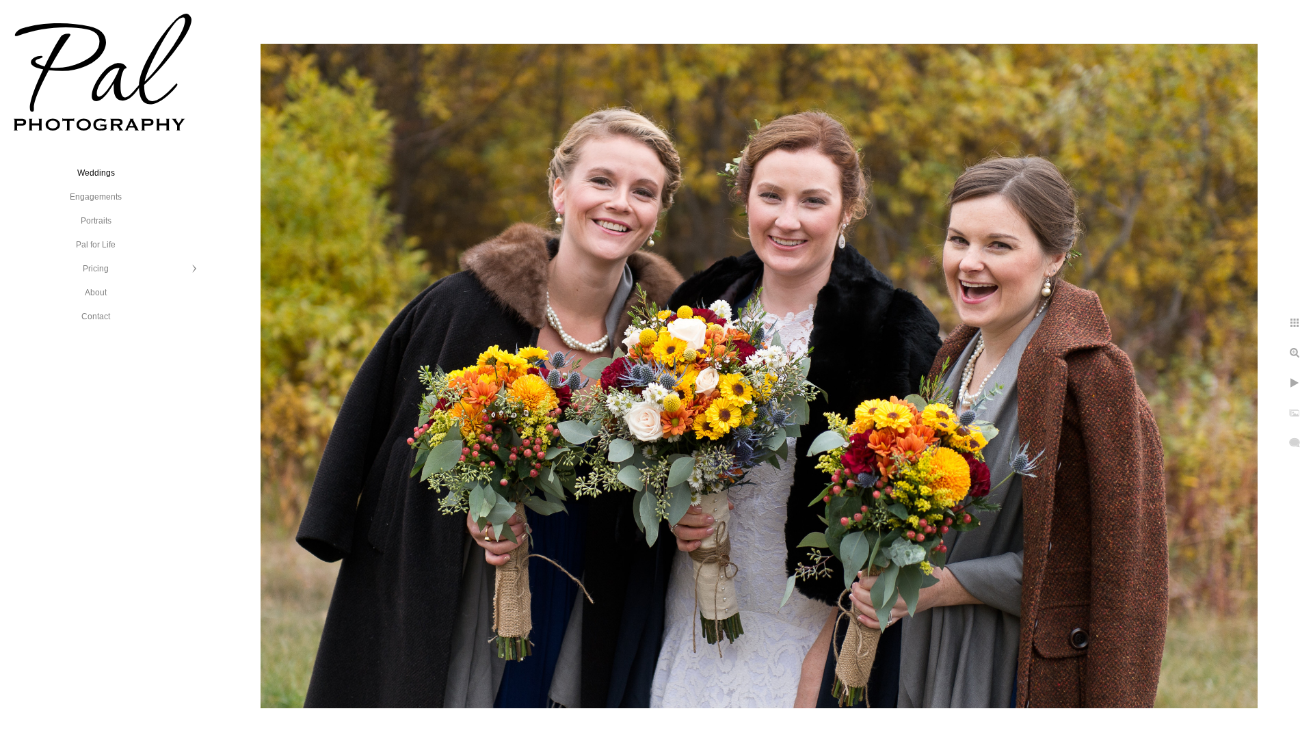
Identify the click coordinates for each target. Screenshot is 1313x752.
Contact (95, 316)
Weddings (96, 173)
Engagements (96, 197)
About (96, 292)
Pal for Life (96, 245)
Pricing (96, 268)
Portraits (96, 221)
